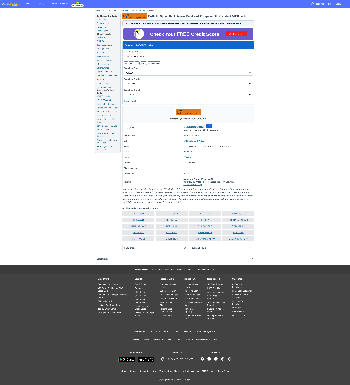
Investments (188, 331)
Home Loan (102, 27)
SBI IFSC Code (103, 96)
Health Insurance (104, 71)
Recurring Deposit (105, 60)
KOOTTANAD (171, 220)
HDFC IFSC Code (104, 100)
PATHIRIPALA (205, 232)
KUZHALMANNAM (238, 220)
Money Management (205, 331)
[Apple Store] (146, 359)
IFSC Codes (106, 10)
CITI (137, 63)
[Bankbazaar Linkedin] (209, 359)
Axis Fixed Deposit (215, 292)
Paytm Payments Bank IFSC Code (107, 141)
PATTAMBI (238, 232)
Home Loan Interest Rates (193, 303)
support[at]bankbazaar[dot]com (179, 358)
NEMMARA (171, 226)
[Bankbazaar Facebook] (216, 359)
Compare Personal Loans (168, 285)
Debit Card (101, 41)
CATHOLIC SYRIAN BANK (194, 141)
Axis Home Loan (191, 298)
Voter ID (100, 79)
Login (338, 4)
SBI (126, 63)
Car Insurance (103, 68)
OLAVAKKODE (205, 226)
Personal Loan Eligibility (166, 303)
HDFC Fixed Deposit (216, 288)
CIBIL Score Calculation (140, 300)
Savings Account (104, 45)
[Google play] (126, 359)
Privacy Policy (222, 371)
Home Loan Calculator (242, 291)
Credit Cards (156, 269)
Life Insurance (103, 64)
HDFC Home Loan (192, 294)
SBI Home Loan (191, 291)
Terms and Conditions (169, 371)
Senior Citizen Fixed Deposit (216, 303)
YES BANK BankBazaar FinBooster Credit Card (113, 289)
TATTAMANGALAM (205, 238)
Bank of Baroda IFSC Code (106, 120)
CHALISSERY (172, 213)
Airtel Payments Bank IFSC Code (106, 147)
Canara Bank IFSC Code (107, 108)
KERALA (187, 157)
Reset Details (131, 101)
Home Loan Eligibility (189, 310)
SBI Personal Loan (168, 291)
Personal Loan (103, 23)
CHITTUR (205, 213)
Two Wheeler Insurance (107, 75)
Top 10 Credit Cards (107, 309)
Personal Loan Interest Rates (166, 310)
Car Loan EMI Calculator (238, 302)
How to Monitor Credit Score (144, 314)
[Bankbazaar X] (202, 359)
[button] (209, 126)
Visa (215, 339)
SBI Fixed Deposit (215, 284)
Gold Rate (189, 339)
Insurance (169, 269)
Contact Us (144, 371)
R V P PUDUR (138, 238)
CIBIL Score (140, 292)
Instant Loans (166, 315)
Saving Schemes (104, 49)
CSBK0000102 (193, 127)
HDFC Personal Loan (169, 294)
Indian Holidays (203, 339)
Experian (139, 288)
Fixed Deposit (103, 56)
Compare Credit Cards (108, 284)
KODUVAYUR (138, 220)
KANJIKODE (238, 213)
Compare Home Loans (191, 285)
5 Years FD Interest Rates (215, 310)
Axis (131, 63)
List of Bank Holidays (192, 184)
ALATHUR (138, 213)
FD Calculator (238, 308)
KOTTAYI (205, 220)
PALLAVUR (171, 232)
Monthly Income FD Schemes (215, 316)
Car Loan (101, 37)
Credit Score (102, 31)
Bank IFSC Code (174, 339)
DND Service (207, 371)
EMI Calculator (103, 52)
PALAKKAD (188, 152)
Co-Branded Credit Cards (109, 312)
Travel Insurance (104, 87)
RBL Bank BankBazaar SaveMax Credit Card (112, 296)
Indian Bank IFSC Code (107, 111)
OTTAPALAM (238, 226)
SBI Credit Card (105, 301)
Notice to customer (190, 371)
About (123, 371)
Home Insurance (104, 83)
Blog (154, 371)
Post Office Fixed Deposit (215, 297)
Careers (132, 371)
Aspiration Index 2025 (205, 269)
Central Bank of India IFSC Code (106, 134)
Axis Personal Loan (168, 298)
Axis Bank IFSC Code (106, 104)
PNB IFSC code (103, 129)
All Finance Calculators (237, 285)
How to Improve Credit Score (142, 307)
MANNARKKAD (138, 226)
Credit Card (102, 19)
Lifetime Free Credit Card (109, 305)
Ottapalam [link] (151, 10)
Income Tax (159, 339)
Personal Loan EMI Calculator (240, 296)
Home (97, 10)
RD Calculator (238, 311)
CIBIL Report (140, 296)
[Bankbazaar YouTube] (230, 359)
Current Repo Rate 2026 (192, 316)
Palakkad (141, 10)
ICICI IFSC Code (104, 115)
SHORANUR (172, 238)
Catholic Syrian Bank (121, 10)
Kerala (133, 10)
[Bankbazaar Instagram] (223, 359)
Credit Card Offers (171, 331)
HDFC (143, 63)
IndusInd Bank (154, 63)
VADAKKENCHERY (238, 238)
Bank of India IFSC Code (108, 126)
